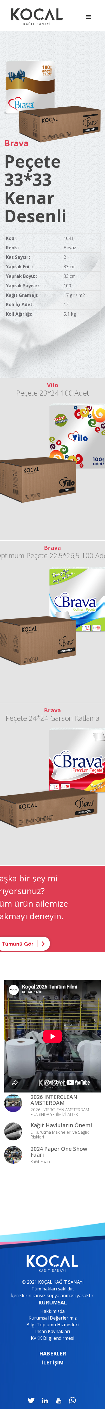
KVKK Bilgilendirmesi (52, 1338)
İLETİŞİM (52, 1362)
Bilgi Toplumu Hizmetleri (52, 1325)
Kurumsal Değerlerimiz (53, 1318)
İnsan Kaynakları (52, 1331)
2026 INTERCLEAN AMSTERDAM (54, 1100)
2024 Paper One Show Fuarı (59, 1151)
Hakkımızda (52, 1311)
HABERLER (52, 1353)
